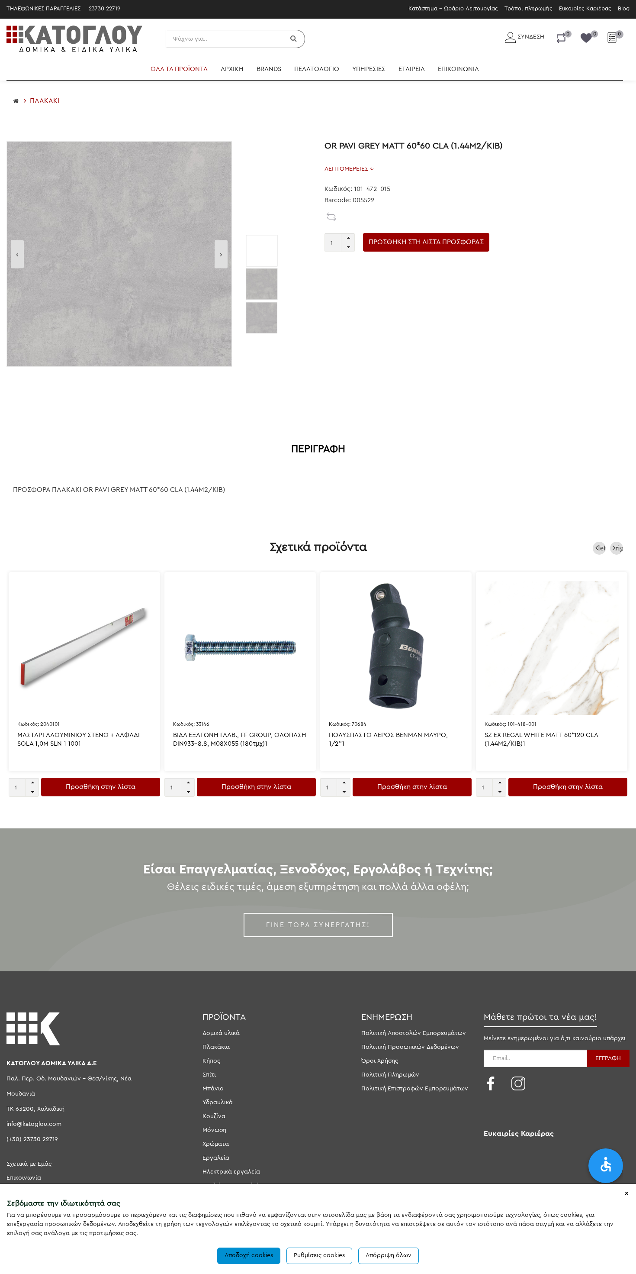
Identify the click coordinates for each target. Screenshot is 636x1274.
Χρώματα (215, 1144)
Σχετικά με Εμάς (28, 1164)
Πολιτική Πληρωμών (390, 1075)
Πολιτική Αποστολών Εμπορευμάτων (413, 1033)
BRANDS (269, 69)
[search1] (294, 39)
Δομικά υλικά (221, 1033)
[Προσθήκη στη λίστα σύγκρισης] (331, 216)
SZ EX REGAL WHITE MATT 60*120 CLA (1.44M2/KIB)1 (541, 739)
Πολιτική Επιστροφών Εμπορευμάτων (414, 1089)
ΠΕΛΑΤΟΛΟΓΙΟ (316, 69)
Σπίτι (209, 1075)
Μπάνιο (213, 1089)
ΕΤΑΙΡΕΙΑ (411, 69)
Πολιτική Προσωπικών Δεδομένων (410, 1047)
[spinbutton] (339, 242)
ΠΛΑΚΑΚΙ (44, 100)
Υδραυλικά (217, 1102)
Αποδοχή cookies (249, 1255)
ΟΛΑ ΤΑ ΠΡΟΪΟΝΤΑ (179, 69)
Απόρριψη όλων (388, 1255)
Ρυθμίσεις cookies (319, 1255)
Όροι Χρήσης (379, 1061)
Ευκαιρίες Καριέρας (585, 8)
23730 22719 (104, 8)
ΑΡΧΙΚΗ (232, 69)
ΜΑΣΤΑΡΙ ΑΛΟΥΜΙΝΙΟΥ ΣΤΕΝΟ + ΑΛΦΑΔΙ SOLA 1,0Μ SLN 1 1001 (78, 739)
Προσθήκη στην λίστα (100, 786)
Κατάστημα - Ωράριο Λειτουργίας (453, 8)
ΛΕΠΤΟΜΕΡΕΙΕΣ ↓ (349, 169)
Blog (624, 8)
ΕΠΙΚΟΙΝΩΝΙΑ (458, 69)
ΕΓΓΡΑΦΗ (608, 1058)
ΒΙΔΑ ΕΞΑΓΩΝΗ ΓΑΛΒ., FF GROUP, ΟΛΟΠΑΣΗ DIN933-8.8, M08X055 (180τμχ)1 (239, 739)
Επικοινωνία (23, 1178)
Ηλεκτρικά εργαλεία (231, 1172)
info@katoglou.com (33, 1124)
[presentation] (17, 254)
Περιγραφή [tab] (318, 449)
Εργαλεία (215, 1158)
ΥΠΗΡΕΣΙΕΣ (368, 69)
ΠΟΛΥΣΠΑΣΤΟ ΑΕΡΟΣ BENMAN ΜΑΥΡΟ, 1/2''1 (388, 739)
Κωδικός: (38, 724)
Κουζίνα (213, 1116)
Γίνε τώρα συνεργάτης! (318, 925)
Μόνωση (214, 1130)
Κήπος (211, 1061)
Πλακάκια (216, 1047)
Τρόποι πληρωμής (528, 8)
